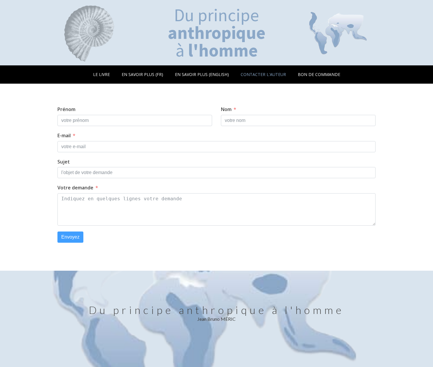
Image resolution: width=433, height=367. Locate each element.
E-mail (64, 135)
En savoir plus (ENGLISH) (202, 74)
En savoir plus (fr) (142, 74)
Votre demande (75, 187)
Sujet (63, 161)
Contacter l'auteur (263, 74)
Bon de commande (319, 74)
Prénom (66, 109)
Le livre (101, 74)
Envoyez (70, 236)
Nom (226, 109)
